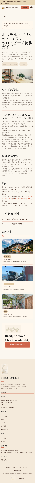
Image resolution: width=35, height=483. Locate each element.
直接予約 (4, 392)
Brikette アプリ (5, 429)
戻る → (4, 236)
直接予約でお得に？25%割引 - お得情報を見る (17, 24)
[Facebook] (5, 460)
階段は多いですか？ (18, 224)
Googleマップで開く (8, 407)
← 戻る (4, 17)
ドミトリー (4, 416)
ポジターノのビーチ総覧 (23, 199)
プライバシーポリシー (24, 467)
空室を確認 (25, 7)
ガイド (3, 423)
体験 (2, 419)
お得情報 (3, 426)
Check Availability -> (17, 345)
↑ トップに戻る (20, 478)
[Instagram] (2, 460)
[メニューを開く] (31, 7)
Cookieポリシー (18, 470)
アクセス (3, 438)
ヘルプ (3, 441)
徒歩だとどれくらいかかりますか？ (17, 219)
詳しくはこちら (6, 3)
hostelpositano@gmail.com (11, 450)
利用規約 (8, 467)
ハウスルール (14, 467)
